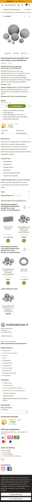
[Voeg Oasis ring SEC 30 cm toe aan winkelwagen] (24, 283)
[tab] (16, 138)
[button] (2, 5)
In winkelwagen (16, 106)
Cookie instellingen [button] (16, 494)
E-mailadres (14, 409)
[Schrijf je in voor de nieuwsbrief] (26, 411)
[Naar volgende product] (29, 16)
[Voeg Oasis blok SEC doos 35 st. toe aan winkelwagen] (8, 241)
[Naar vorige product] (25, 16)
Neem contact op (7, 336)
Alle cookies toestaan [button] (16, 499)
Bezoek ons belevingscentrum (12, 9)
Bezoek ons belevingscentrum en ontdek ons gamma (15, 399)
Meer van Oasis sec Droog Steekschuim (13, 200)
